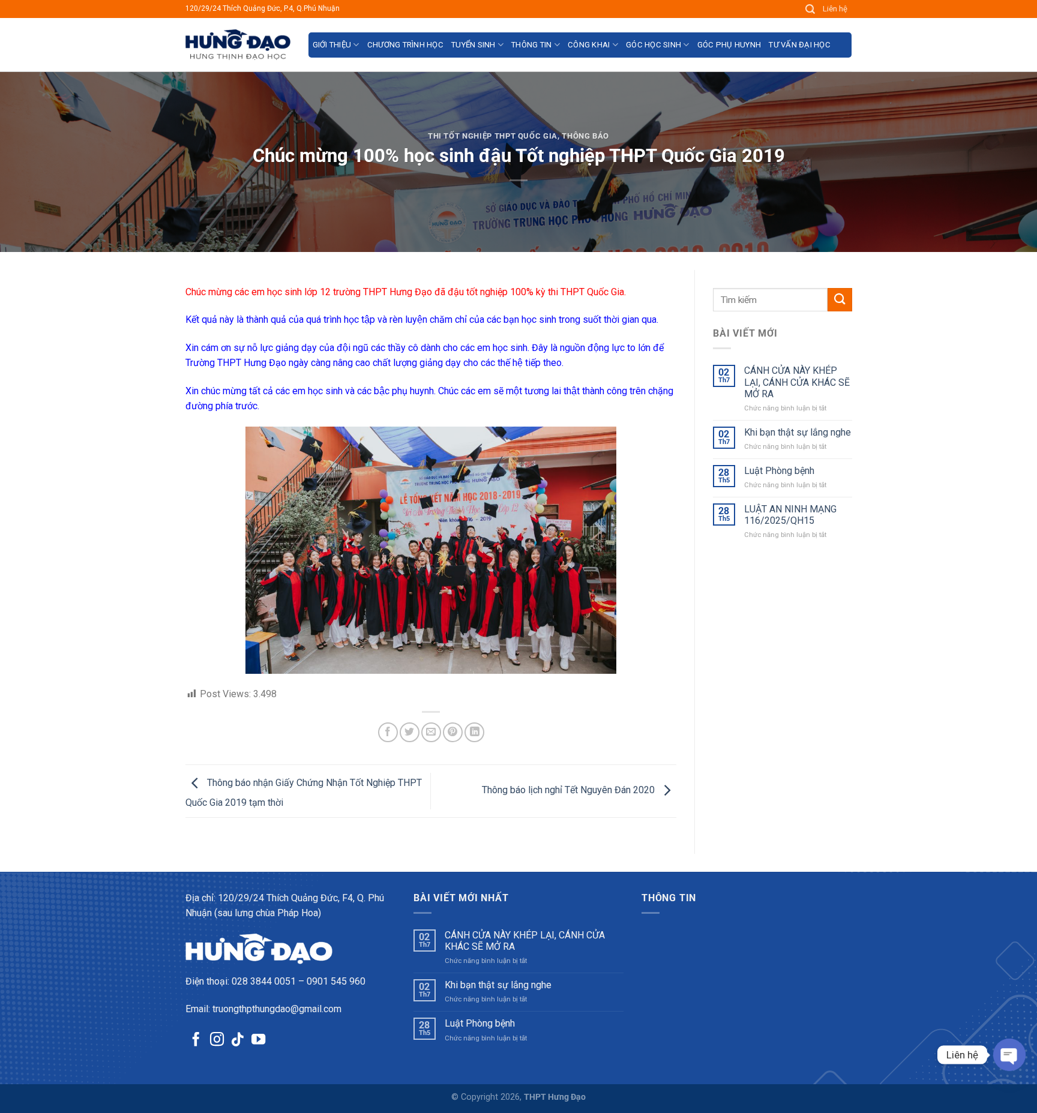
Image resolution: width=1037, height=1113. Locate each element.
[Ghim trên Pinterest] (453, 732)
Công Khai (589, 44)
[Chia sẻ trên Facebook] (388, 732)
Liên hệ (835, 8)
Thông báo (585, 135)
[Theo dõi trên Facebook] (196, 1040)
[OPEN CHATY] (1009, 1055)
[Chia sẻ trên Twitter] (409, 732)
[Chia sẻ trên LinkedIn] (474, 732)
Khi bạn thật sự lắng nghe (797, 432)
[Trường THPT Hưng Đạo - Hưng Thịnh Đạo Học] (237, 44)
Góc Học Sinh (653, 44)
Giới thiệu (332, 44)
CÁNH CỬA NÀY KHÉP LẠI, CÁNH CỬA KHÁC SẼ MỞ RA (796, 382)
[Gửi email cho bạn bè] (431, 732)
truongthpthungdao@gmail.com (276, 1009)
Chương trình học (405, 44)
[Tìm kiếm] (810, 9)
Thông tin (531, 44)
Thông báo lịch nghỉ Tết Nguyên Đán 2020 (569, 790)
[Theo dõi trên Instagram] (217, 1040)
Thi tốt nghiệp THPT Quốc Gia (493, 135)
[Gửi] (840, 299)
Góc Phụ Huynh (729, 44)
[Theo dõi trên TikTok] (237, 1040)
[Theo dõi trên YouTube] (258, 1040)
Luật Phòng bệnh (779, 470)
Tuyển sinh (473, 44)
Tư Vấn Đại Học (800, 44)
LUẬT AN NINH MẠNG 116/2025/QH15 (790, 514)
